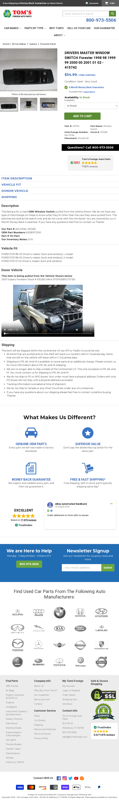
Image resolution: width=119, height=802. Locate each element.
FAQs (37, 716)
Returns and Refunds (45, 729)
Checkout (67, 704)
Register (75, 690)
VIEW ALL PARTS (15, 762)
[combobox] (89, 13)
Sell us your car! (42, 699)
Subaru (33, 44)
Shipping (38, 725)
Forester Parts (48, 44)
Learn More (89, 92)
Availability (69, 100)
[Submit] (112, 13)
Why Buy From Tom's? (45, 690)
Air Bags (10, 690)
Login (65, 690)
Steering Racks (13, 728)
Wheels (9, 757)
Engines (10, 702)
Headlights (11, 707)
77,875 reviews (28, 520)
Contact (38, 704)
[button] (90, 163)
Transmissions (13, 753)
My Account (68, 686)
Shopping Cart (69, 699)
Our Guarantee (41, 695)
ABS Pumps (12, 686)
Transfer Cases (13, 749)
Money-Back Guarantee (33, 3)
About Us (39, 686)
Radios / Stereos (14, 719)
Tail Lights (11, 740)
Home (6, 44)
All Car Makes (19, 44)
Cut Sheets (39, 720)
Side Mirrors (12, 723)
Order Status (68, 695)
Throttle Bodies (13, 744)
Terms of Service (42, 734)
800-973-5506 (101, 20)
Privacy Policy (41, 738)
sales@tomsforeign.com (74, 737)
